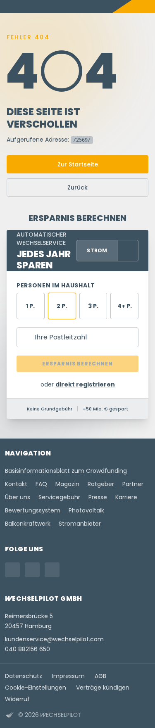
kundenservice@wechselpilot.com (54, 639)
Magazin (67, 484)
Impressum (68, 676)
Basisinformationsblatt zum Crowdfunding (66, 471)
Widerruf (17, 699)
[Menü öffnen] (148, 6)
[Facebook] (32, 569)
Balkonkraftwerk (27, 523)
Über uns (17, 497)
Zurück (77, 187)
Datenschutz (23, 676)
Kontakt (16, 484)
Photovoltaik (86, 510)
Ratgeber (101, 484)
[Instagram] (12, 569)
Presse (97, 497)
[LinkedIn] (52, 569)
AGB (100, 676)
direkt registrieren (85, 384)
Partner (132, 484)
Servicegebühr (59, 497)
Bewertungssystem (32, 510)
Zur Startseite (77, 164)
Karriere (126, 497)
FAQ (41, 484)
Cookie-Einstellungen (35, 687)
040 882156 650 (27, 649)
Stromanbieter (80, 523)
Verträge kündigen (102, 687)
